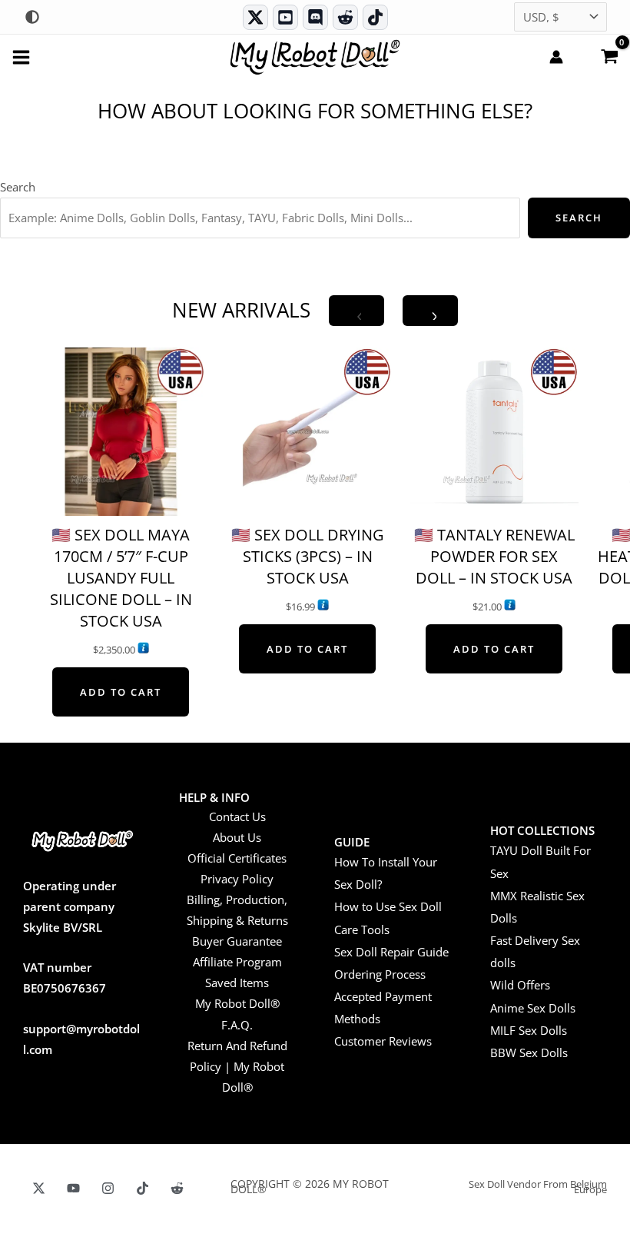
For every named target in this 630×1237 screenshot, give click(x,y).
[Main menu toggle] (21, 56)
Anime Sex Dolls (532, 1008)
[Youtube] (285, 17)
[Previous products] (356, 310)
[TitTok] (142, 1188)
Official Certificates (237, 858)
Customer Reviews (383, 1041)
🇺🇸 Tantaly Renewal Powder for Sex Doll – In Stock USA (494, 556)
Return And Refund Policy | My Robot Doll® (237, 1066)
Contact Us (237, 816)
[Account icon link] (556, 57)
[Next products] (430, 310)
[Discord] (315, 17)
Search (17, 187)
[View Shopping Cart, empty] (609, 55)
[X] (38, 1188)
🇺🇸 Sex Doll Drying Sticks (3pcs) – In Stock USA (307, 556)
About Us (237, 837)
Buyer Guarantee (237, 941)
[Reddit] (345, 17)
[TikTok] (375, 17)
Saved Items (237, 982)
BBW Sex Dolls (529, 1052)
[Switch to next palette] (32, 17)
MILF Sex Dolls (528, 1030)
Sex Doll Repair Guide (391, 951)
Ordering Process (380, 974)
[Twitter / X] (255, 17)
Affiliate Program (237, 961)
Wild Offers (520, 985)
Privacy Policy (237, 878)
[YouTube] (73, 1188)
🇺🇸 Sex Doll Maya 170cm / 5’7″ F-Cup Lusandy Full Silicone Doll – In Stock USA (121, 577)
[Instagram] (107, 1188)
